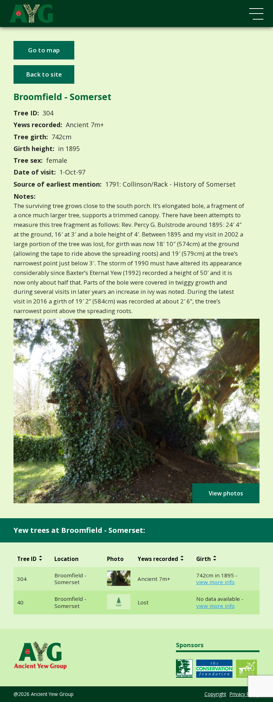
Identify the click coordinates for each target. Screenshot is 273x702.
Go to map (44, 50)
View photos (226, 493)
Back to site (44, 74)
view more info (215, 582)
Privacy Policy (244, 694)
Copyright (215, 694)
